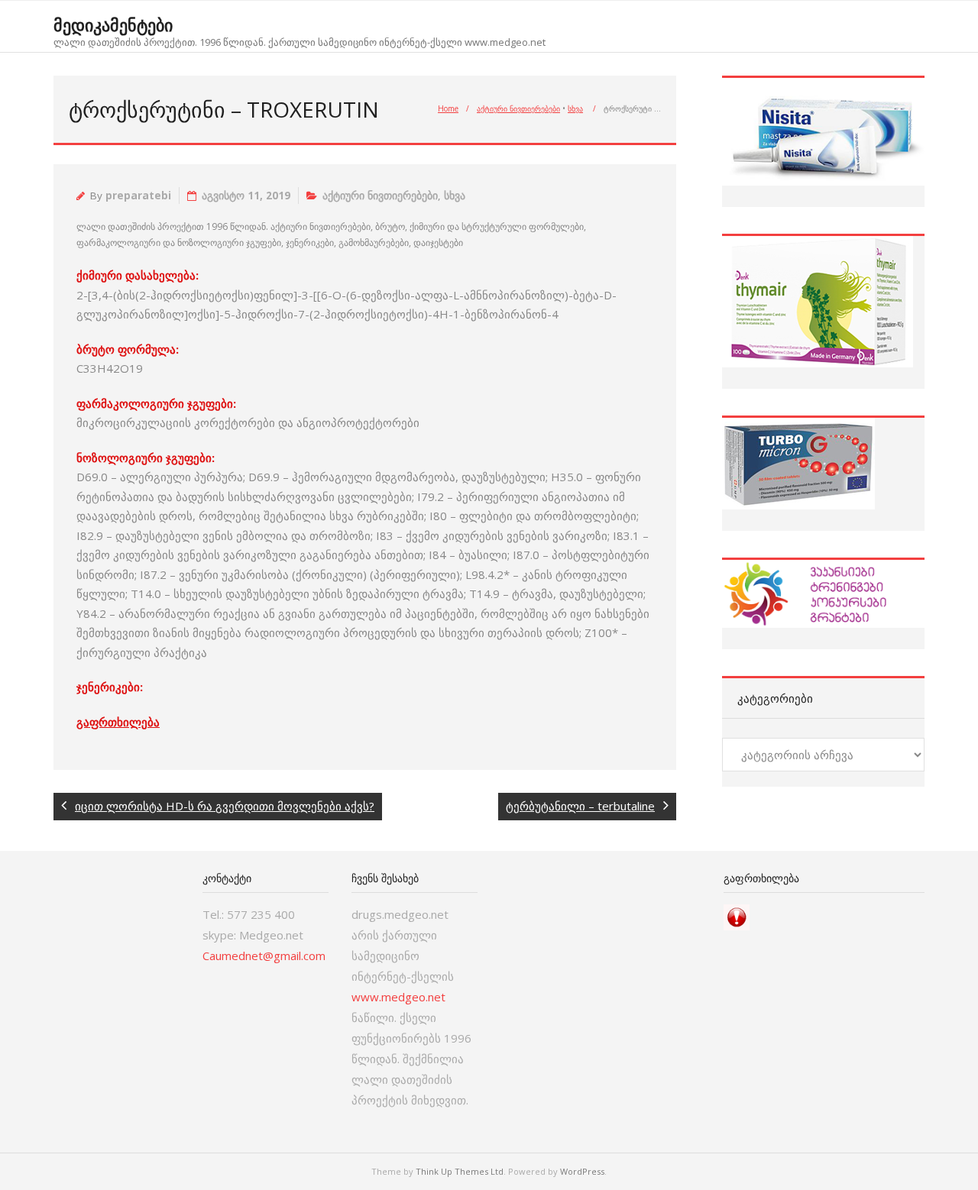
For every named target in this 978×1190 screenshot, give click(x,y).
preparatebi (138, 195)
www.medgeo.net (398, 996)
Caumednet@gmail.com (263, 955)
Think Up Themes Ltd (460, 1171)
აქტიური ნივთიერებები (518, 108)
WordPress (582, 1171)
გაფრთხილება (118, 721)
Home (448, 108)
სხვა (575, 108)
